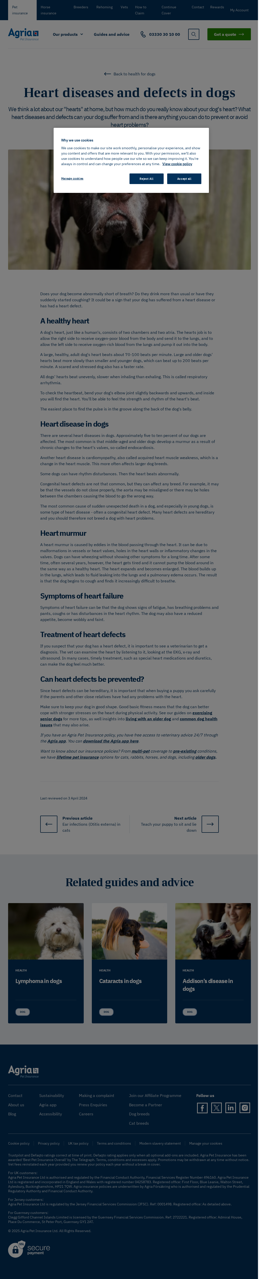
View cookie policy (177, 164)
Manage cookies (72, 178)
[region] (131, 160)
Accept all (184, 179)
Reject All (146, 179)
